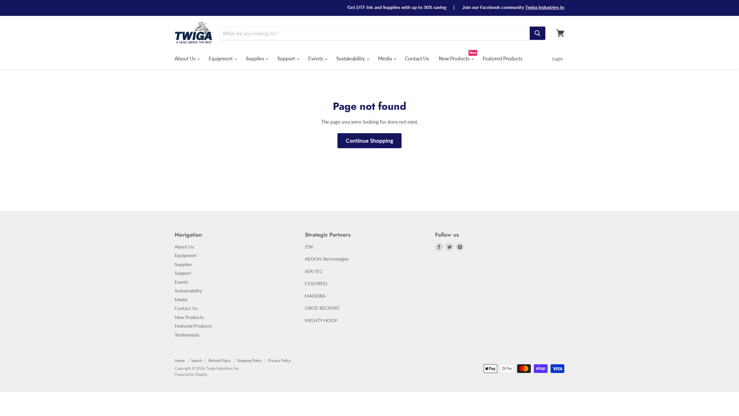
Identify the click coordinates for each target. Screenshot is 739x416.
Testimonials (187, 334)
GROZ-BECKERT (322, 308)
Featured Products (502, 58)
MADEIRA (315, 295)
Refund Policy (219, 360)
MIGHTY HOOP (321, 320)
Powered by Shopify (191, 374)
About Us (186, 58)
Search (196, 360)
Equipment (221, 58)
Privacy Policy (279, 360)
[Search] (537, 33)
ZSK (309, 246)
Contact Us (417, 58)
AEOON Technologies (327, 258)
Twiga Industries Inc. (538, 7)
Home (180, 360)
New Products (455, 58)
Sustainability (351, 58)
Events (316, 58)
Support (286, 58)
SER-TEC (314, 271)
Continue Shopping (369, 140)
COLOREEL (316, 283)
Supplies (255, 58)
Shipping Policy (249, 360)
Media (385, 58)
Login (557, 58)
